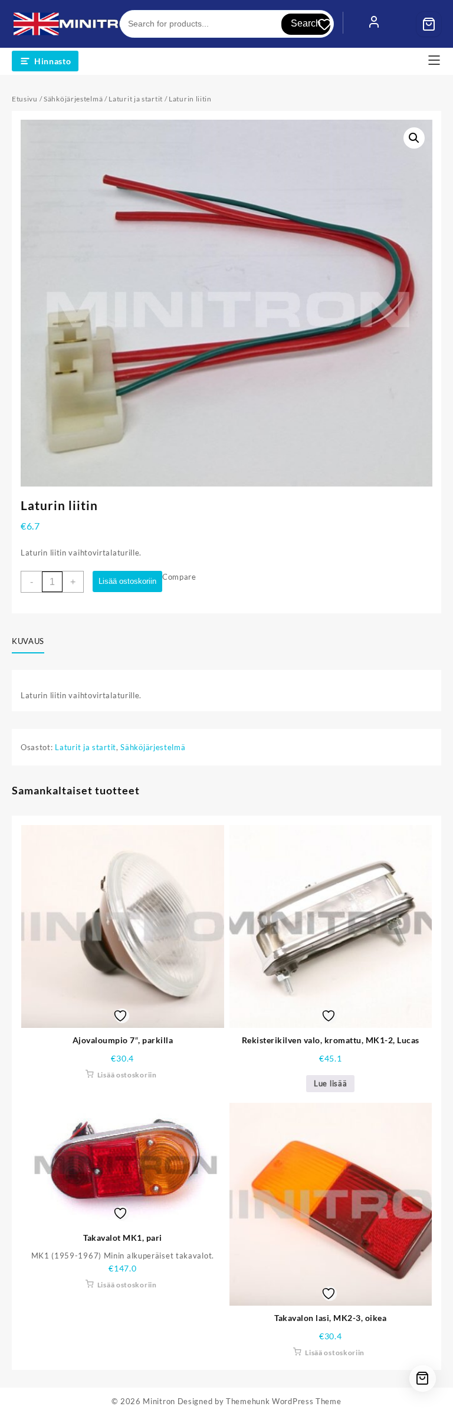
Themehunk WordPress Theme (284, 1401)
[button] (414, 138)
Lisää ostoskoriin (127, 581)
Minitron (159, 1401)
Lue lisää (330, 1083)
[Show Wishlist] (330, 24)
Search (306, 23)
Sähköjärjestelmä (73, 98)
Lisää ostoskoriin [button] (127, 1074)
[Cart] (429, 24)
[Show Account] (374, 24)
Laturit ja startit (136, 98)
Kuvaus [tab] (28, 641)
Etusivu (25, 98)
